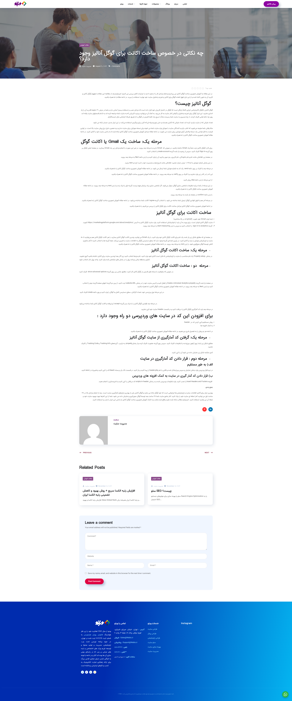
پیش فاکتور (271, 4)
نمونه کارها (143, 4)
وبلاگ (167, 4)
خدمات (130, 4)
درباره (176, 4)
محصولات (155, 4)
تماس (185, 4)
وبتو (121, 4)
